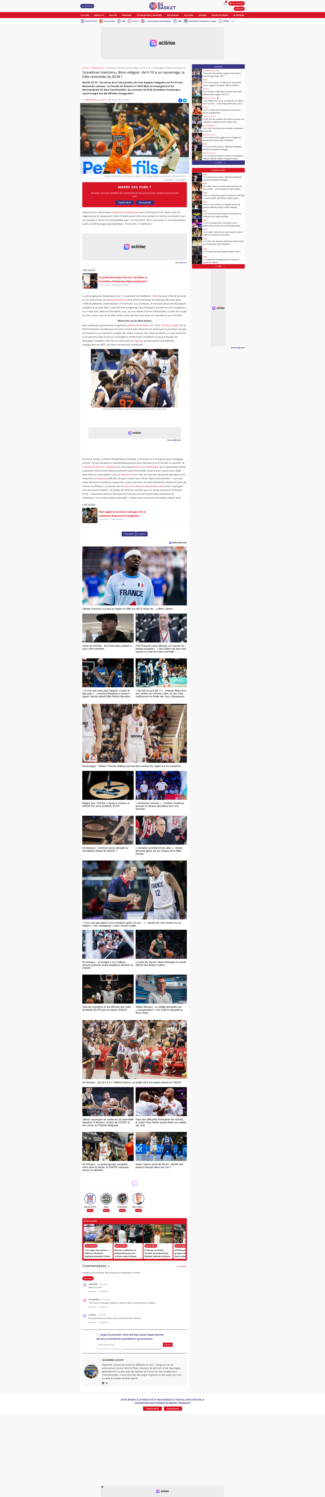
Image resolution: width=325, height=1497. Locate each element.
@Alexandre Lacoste (95, 99)
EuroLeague (109, 21)
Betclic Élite (91, 1246)
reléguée (111, 466)
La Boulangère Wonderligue (158, 21)
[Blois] (106, 1198)
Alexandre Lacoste (120, 284)
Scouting (188, 15)
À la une (85, 15)
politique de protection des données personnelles (143, 1349)
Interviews (238, 15)
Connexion (182, 1266)
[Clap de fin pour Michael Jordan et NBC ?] (197, 250)
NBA (124, 21)
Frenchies (127, 15)
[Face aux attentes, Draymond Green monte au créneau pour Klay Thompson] (197, 241)
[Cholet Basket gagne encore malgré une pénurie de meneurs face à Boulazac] (197, 137)
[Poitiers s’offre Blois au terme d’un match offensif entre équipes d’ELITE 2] (197, 91)
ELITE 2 (135, 21)
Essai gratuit (145, 202)
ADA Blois (152, 466)
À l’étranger (209, 125)
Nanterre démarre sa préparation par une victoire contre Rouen (125, 1253)
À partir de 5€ (124, 202)
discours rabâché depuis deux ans (143, 486)
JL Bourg (138, 340)
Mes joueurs (173, 15)
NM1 (180, 21)
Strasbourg (101, 478)
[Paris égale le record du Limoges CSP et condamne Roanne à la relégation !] (90, 515)
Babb (176, 325)
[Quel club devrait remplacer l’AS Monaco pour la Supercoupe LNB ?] (197, 73)
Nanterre (126, 474)
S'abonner (239, 8)
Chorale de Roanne (93, 466)
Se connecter (237, 3)
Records (202, 15)
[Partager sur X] (185, 100)
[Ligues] (233, 21)
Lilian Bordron (117, 519)
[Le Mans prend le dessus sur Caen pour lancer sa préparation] (197, 110)
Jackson (131, 325)
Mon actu (99, 15)
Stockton (166, 325)
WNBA (226, 21)
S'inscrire (167, 1344)
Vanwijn (144, 325)
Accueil (85, 67)
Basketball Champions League (203, 21)
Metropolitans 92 (117, 299)
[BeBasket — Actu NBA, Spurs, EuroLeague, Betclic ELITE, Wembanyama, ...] (162, 5)
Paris (139, 466)
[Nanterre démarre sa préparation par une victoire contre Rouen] (128, 1233)
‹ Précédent (128, 534)
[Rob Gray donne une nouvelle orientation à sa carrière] (197, 128)
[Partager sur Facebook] (180, 100)
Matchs (113, 15)
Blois (155, 296)
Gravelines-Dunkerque (125, 212)
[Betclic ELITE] (90, 1198)
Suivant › (142, 534)
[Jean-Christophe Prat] (138, 1198)
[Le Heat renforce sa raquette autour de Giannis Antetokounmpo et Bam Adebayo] (197, 204)
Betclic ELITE (91, 21)
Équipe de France (220, 15)
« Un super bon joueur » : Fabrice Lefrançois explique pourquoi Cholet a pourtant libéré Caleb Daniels (97, 1256)
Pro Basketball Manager (149, 15)
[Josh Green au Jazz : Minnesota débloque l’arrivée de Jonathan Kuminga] (197, 146)
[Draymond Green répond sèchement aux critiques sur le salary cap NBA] (197, 213)
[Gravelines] (122, 1198)
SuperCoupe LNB (211, 70)
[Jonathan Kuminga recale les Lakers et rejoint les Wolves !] (197, 259)
